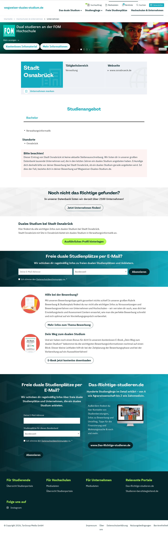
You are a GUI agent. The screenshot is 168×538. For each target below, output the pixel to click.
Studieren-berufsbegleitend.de (142, 491)
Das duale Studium (69, 10)
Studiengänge (92, 10)
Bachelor (32, 117)
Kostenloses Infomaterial (21, 46)
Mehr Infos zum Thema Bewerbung (69, 325)
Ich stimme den (44, 279)
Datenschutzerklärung (117, 525)
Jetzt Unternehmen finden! (84, 207)
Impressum (91, 525)
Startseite (8, 19)
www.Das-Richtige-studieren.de (110, 445)
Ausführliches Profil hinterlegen (84, 241)
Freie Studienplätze (116, 10)
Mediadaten (52, 485)
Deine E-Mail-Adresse (34, 415)
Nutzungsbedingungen (140, 525)
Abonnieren (139, 272)
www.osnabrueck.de (120, 70)
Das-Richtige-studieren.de (140, 485)
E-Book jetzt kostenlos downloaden (69, 360)
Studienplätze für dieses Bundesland (41, 428)
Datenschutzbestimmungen (49, 279)
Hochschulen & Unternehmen (147, 10)
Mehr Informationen (55, 46)
